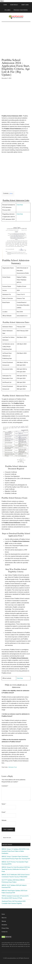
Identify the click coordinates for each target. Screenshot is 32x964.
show (11, 193)
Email (4, 812)
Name (4, 804)
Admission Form (12, 767)
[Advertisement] (16, 42)
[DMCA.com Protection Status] (7, 937)
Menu (2, 1)
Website (4, 820)
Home (3, 914)
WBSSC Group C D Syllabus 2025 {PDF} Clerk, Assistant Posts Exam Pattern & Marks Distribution (15, 851)
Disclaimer (4, 924)
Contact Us (4, 931)
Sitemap (4, 921)
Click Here (20, 204)
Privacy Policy (5, 928)
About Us (4, 917)
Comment (5, 786)
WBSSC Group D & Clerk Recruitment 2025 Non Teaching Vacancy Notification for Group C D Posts (16, 869)
